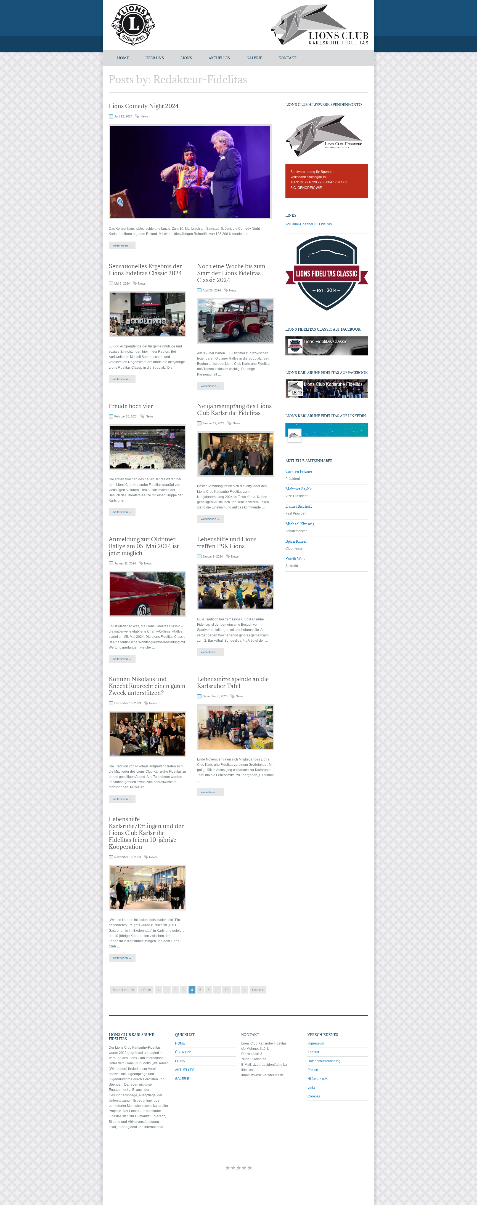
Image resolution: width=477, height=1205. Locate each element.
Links (312, 1087)
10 (227, 990)
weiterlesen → (122, 245)
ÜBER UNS (154, 58)
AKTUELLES (219, 58)
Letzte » (258, 990)
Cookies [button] (314, 1096)
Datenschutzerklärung (324, 1061)
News (144, 116)
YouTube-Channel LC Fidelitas (308, 224)
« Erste (146, 990)
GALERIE (254, 58)
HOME (180, 1043)
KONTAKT (287, 58)
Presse (313, 1070)
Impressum (316, 1043)
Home (123, 58)
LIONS (186, 58)
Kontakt (313, 1052)
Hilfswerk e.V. (318, 1079)
